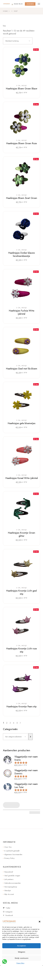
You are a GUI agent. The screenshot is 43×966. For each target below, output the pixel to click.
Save (36, 49)
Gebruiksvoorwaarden (12, 883)
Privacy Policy (20, 963)
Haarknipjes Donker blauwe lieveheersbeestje (21, 254)
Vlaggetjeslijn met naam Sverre (26, 758)
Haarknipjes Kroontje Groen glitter (21, 534)
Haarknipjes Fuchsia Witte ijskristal (21, 312)
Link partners (8, 879)
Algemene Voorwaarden (13, 854)
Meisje (24, 86)
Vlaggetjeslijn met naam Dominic (26, 772)
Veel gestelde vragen (12, 875)
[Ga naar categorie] (30, 736)
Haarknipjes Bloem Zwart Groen (21, 198)
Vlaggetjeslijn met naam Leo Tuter (26, 785)
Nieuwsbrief (8, 872)
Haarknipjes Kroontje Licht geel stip (21, 592)
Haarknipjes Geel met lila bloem (21, 368)
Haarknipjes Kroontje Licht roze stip (21, 650)
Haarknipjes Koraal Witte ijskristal (21, 478)
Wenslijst (7, 890)
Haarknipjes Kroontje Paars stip (21, 706)
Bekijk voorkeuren (21, 958)
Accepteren (21, 946)
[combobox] (17, 41)
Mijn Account (9, 894)
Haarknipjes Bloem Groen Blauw (21, 88)
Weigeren (21, 952)
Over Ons (8, 847)
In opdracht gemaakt (11, 851)
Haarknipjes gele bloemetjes (21, 423)
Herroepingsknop (10, 887)
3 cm (18, 86)
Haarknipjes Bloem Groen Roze (21, 143)
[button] (39, 921)
